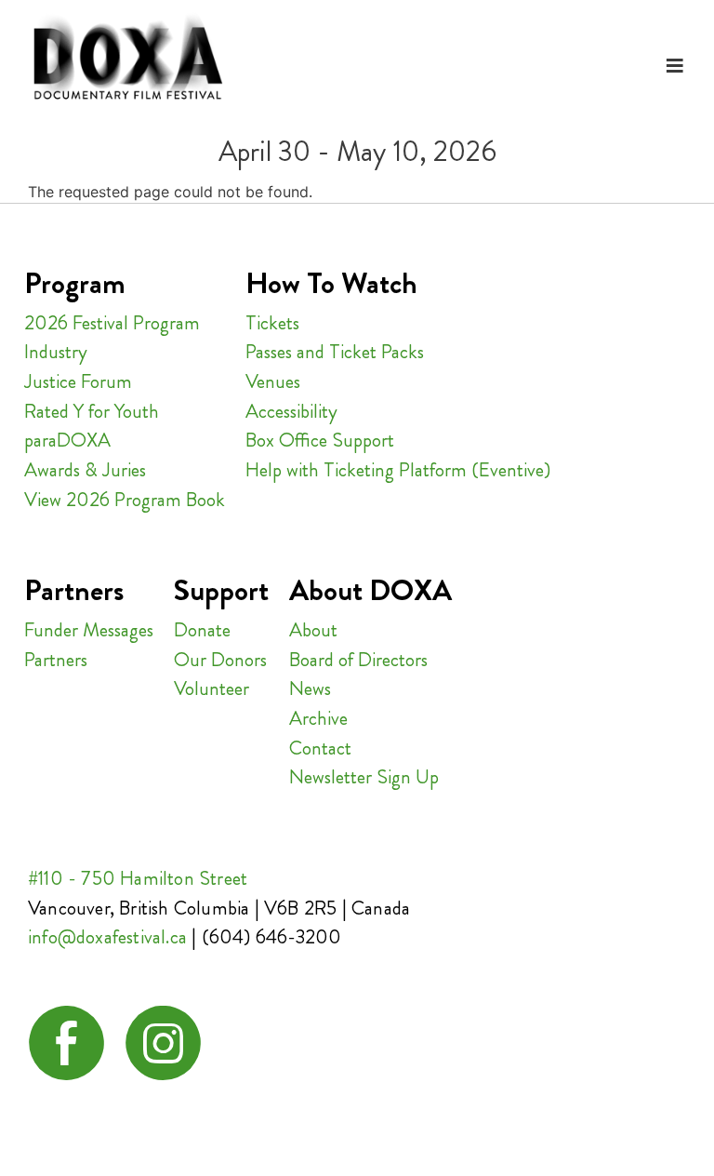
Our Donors (220, 660)
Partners (55, 660)
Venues (272, 381)
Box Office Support (319, 440)
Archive (318, 718)
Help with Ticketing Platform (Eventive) (397, 470)
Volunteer (211, 688)
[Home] (128, 59)
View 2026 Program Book (124, 500)
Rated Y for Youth (91, 411)
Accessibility (291, 411)
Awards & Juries (85, 470)
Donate (202, 630)
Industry (55, 352)
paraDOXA (67, 440)
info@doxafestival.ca (107, 937)
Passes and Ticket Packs (334, 352)
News (310, 688)
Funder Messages (88, 630)
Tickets (272, 323)
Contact (320, 748)
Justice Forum (78, 381)
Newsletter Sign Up (364, 777)
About (313, 630)
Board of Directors (358, 660)
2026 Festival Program (112, 323)
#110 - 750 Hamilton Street (137, 878)
